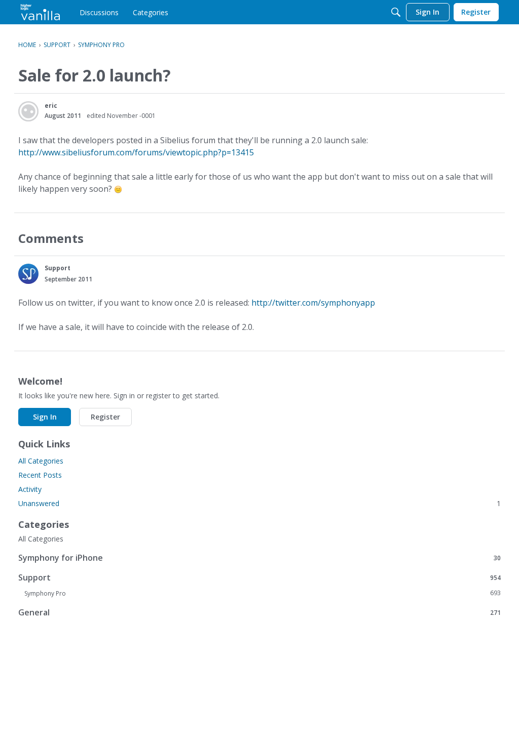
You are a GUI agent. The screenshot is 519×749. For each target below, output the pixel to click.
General (259, 612)
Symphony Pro (262, 593)
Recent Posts (40, 475)
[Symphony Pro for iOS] (40, 12)
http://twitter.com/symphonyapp (313, 302)
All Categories (40, 461)
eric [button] (51, 105)
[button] (28, 111)
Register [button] (105, 417)
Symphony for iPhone (259, 557)
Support (259, 577)
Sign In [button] (45, 417)
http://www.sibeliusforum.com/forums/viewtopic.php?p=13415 (136, 152)
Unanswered (259, 503)
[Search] (396, 12)
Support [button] (57, 268)
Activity (30, 489)
